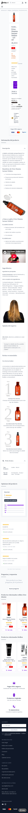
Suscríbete (14, 730)
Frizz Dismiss (15, 10)
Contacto (4, 751)
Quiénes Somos (6, 757)
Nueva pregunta (14, 589)
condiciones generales (14, 733)
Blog (3, 754)
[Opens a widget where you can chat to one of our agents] (22, 810)
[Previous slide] (11, 17)
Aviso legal (5, 742)
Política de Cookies (7, 745)
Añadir (10, 670)
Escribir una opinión (10, 500)
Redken (9, 10)
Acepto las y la (15, 734)
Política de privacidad (8, 748)
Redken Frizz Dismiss (14, 27)
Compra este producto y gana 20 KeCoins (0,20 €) (16, 118)
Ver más (9, 630)
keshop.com (4, 10)
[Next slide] (16, 17)
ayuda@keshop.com (7, 786)
